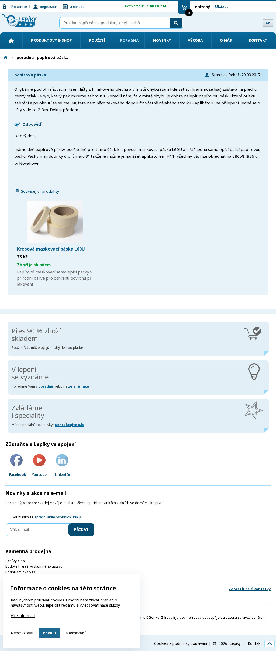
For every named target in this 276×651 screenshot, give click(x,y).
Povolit (49, 632)
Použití (97, 40)
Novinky (162, 40)
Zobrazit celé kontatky (250, 588)
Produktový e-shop (51, 40)
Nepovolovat (22, 632)
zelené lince (78, 386)
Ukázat (221, 6)
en (267, 23)
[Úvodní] (11, 41)
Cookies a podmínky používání (180, 643)
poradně (45, 386)
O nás (226, 40)
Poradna (129, 40)
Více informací (23, 615)
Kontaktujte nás (69, 425)
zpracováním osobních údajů (57, 517)
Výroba (195, 40)
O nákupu (77, 7)
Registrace (48, 7)
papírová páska (30, 75)
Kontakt (258, 40)
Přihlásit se (18, 7)
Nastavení (75, 632)
